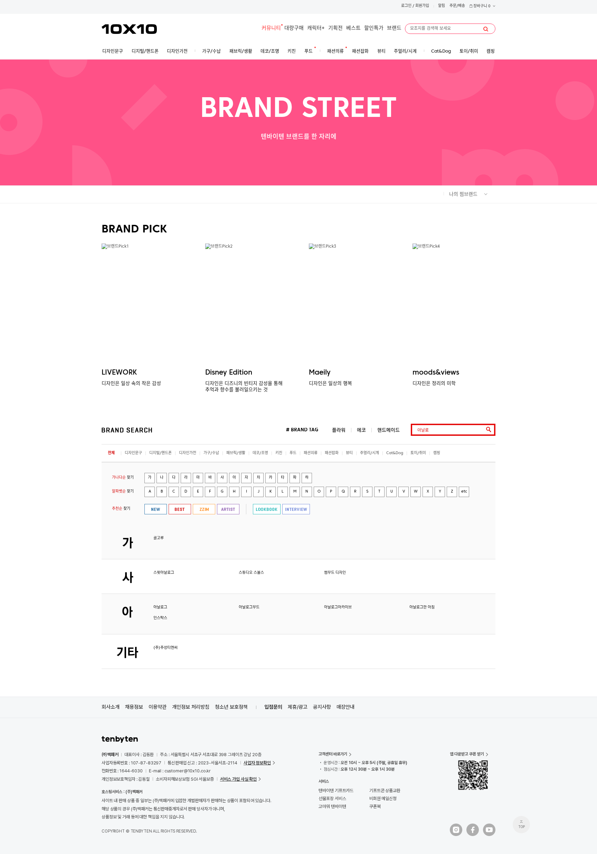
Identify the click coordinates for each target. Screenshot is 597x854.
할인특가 (373, 28)
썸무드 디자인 (335, 573)
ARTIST (228, 509)
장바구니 (481, 6)
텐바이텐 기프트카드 (336, 790)
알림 (441, 6)
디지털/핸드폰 (160, 453)
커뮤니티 (271, 28)
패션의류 (311, 453)
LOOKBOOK (267, 509)
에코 (361, 430)
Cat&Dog (394, 453)
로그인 (406, 6)
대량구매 (294, 28)
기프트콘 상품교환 (384, 790)
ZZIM (204, 509)
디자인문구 (133, 453)
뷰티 (349, 453)
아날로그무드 (249, 607)
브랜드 (394, 28)
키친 (278, 453)
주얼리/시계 (369, 453)
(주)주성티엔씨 (165, 648)
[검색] (486, 29)
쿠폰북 (375, 806)
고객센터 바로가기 (333, 754)
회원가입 (422, 6)
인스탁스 (160, 618)
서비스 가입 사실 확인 (238, 779)
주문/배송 (457, 6)
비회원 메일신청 (383, 798)
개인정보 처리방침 (190, 707)
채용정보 (134, 707)
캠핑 (436, 453)
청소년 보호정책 (231, 707)
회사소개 (111, 707)
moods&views (436, 372)
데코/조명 (260, 453)
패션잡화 (332, 453)
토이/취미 (418, 453)
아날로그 (160, 607)
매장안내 (345, 707)
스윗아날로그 (163, 573)
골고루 (158, 538)
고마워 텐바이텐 (332, 806)
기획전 (335, 28)
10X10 (129, 29)
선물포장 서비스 (332, 798)
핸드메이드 (388, 430)
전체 (111, 453)
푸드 (293, 453)
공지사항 (322, 707)
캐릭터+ (316, 28)
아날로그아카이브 (338, 607)
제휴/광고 (297, 707)
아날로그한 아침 (422, 607)
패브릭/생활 (235, 453)
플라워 (338, 430)
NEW (155, 509)
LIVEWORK (119, 372)
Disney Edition (228, 372)
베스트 (353, 28)
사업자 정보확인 (257, 762)
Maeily (320, 372)
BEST (180, 509)
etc (464, 492)
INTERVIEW (296, 509)
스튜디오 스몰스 (251, 573)
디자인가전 (187, 453)
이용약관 (158, 707)
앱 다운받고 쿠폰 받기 (467, 754)
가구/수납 (211, 453)
